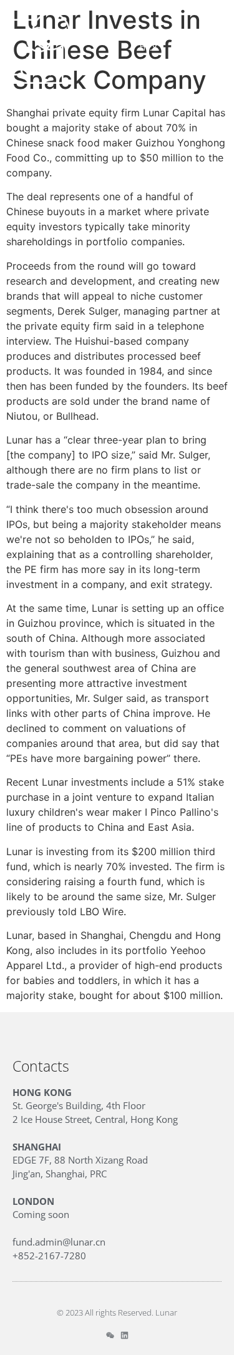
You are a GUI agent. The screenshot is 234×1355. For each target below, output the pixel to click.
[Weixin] (110, 1335)
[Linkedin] (124, 1335)
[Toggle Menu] (213, 45)
